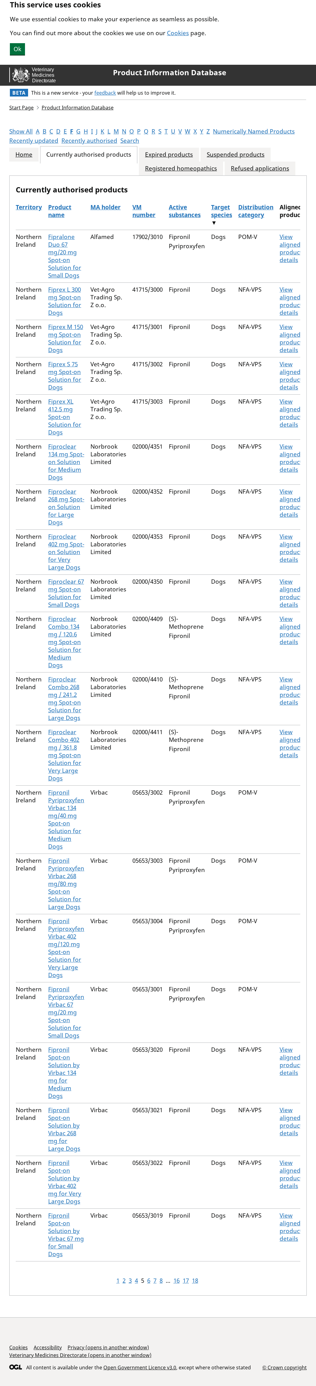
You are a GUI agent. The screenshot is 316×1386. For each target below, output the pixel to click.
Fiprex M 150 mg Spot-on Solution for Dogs (65, 338)
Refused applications (260, 168)
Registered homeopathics (181, 168)
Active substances (185, 211)
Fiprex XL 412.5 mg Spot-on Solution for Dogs (64, 416)
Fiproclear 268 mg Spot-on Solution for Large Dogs (66, 506)
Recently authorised (89, 141)
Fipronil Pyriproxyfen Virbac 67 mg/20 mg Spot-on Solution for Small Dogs (66, 1012)
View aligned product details (291, 248)
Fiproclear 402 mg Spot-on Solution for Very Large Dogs (66, 552)
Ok (17, 49)
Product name (59, 211)
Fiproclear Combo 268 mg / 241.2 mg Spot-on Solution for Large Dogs (64, 698)
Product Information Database (169, 72)
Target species (221, 211)
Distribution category (255, 211)
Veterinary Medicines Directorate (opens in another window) (80, 1355)
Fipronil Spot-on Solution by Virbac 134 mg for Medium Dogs (64, 1073)
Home (23, 154)
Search (129, 141)
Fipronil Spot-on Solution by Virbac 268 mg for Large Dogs (64, 1129)
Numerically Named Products (254, 131)
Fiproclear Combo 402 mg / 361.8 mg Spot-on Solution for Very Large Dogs (64, 755)
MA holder (105, 207)
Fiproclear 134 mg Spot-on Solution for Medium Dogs (66, 461)
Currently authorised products (88, 154)
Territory (29, 207)
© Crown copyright (284, 1367)
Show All (21, 131)
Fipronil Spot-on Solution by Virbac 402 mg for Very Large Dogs (64, 1182)
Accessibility (48, 1347)
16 (176, 1281)
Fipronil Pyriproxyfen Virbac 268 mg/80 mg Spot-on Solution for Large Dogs (66, 884)
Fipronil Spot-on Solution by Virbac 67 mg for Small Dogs (66, 1234)
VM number (144, 211)
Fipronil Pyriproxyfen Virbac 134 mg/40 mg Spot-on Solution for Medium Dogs (66, 819)
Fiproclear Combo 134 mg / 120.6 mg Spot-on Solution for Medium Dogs (64, 642)
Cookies (178, 33)
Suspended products (235, 154)
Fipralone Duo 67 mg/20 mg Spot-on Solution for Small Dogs (64, 256)
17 (186, 1281)
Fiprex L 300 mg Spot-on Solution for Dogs (64, 301)
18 (195, 1281)
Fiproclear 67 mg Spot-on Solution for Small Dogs (66, 593)
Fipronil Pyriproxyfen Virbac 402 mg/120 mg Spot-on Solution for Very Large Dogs (66, 948)
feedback (105, 92)
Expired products (169, 154)
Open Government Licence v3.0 (139, 1367)
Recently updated (33, 141)
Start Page (21, 107)
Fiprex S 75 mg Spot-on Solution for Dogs (64, 375)
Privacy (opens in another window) (108, 1347)
